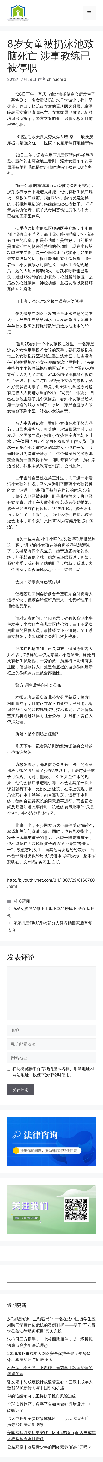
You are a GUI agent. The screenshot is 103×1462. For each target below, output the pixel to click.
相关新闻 (22, 901)
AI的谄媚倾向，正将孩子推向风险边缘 (41, 1396)
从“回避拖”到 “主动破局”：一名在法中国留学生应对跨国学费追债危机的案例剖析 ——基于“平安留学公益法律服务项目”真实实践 (51, 1324)
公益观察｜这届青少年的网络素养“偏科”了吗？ (49, 1447)
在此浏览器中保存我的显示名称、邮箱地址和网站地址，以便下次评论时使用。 (53, 1071)
